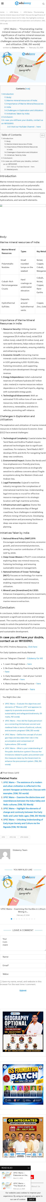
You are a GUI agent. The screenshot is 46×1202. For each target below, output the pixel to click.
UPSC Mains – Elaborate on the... (20, 1174)
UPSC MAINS (24, 837)
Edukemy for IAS (35, 659)
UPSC (3, 837)
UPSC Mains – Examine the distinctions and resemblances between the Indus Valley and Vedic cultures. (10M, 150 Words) (24, 801)
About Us (35, 1187)
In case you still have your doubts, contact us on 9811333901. (20, 162)
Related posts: (12, 169)
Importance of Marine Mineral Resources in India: (22, 148)
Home (2, 12)
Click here (32, 647)
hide (27, 89)
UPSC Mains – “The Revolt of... (19, 1185)
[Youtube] (32, 1177)
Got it (31, 1199)
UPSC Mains (14, 12)
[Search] (43, 3)
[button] (2, 897)
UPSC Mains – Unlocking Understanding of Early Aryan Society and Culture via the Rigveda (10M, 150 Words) (23, 823)
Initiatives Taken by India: (17, 114)
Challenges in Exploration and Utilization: (24, 111)
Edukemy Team (18, 48)
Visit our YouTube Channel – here (24, 127)
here (29, 664)
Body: (9, 97)
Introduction (7, 94)
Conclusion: (7, 117)
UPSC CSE (12, 837)
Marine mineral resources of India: (20, 101)
